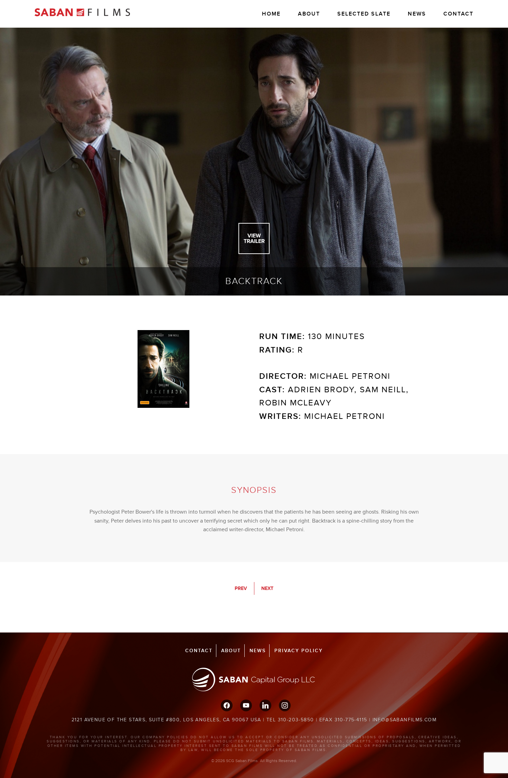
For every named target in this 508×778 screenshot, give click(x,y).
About (309, 13)
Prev (241, 588)
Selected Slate (364, 13)
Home (271, 13)
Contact (458, 13)
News (417, 13)
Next (267, 588)
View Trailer (254, 238)
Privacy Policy (298, 651)
